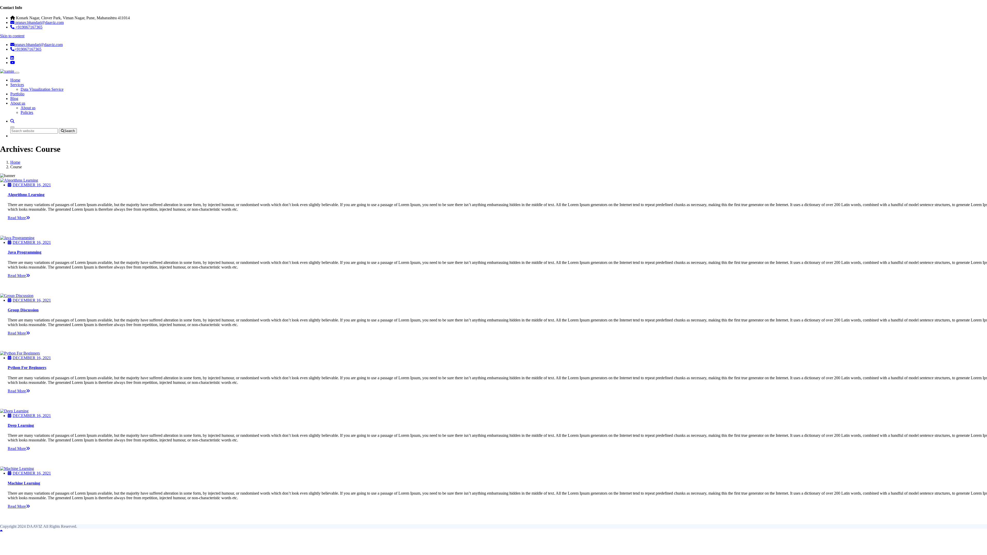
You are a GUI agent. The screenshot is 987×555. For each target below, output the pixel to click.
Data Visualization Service (42, 89)
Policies (27, 112)
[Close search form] (12, 127)
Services (17, 84)
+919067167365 (27, 49)
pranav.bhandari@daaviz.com (38, 44)
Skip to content (12, 36)
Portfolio (17, 94)
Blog (14, 98)
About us (17, 103)
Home (15, 80)
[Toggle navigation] (17, 72)
